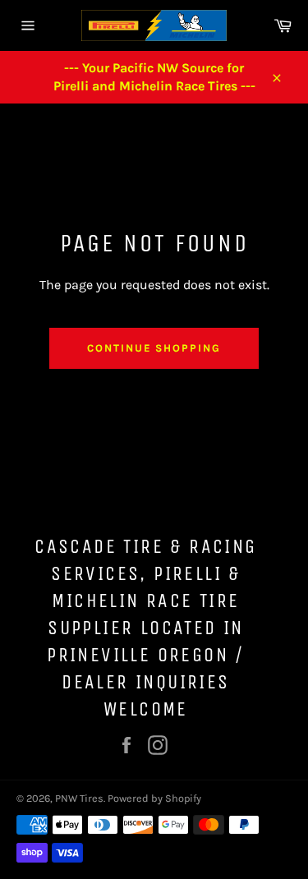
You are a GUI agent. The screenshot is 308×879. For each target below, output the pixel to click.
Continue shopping (154, 348)
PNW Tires (79, 798)
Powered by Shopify (154, 798)
